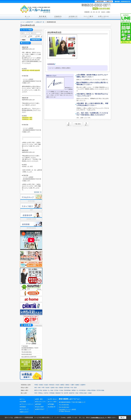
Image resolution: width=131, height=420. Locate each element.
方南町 (90, 393)
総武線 (45, 390)
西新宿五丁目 (59, 393)
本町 (35, 387)
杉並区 (46, 385)
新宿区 (41, 385)
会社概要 (23, 401)
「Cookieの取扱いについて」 (97, 417)
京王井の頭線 (100, 390)
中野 (43, 387)
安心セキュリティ (41, 401)
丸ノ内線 (50, 390)
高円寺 (46, 393)
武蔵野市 (82, 385)
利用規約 (23, 407)
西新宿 (61, 387)
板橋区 (77, 385)
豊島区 (67, 385)
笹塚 (76, 393)
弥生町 (47, 387)
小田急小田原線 (91, 390)
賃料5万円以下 (40, 409)
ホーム (23, 399)
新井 (75, 387)
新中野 (66, 393)
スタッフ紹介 (53, 401)
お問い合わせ (53, 399)
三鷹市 (72, 385)
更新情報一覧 (38, 192)
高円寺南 (66, 387)
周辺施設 (51, 404)
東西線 (73, 390)
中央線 (61, 390)
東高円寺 (71, 393)
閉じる (122, 417)
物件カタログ (24, 412)
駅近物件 (38, 404)
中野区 (36, 385)
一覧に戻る (77, 124)
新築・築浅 (39, 399)
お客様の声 (52, 407)
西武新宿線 (67, 390)
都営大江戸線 (38, 390)
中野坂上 (40, 393)
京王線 (56, 390)
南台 (57, 387)
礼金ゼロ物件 (40, 407)
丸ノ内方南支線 (81, 390)
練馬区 (62, 385)
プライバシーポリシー (27, 404)
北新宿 (52, 387)
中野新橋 (51, 393)
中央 (71, 387)
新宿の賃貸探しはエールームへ (69, 399)
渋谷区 (57, 385)
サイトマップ (24, 409)
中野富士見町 (83, 393)
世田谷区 (51, 385)
